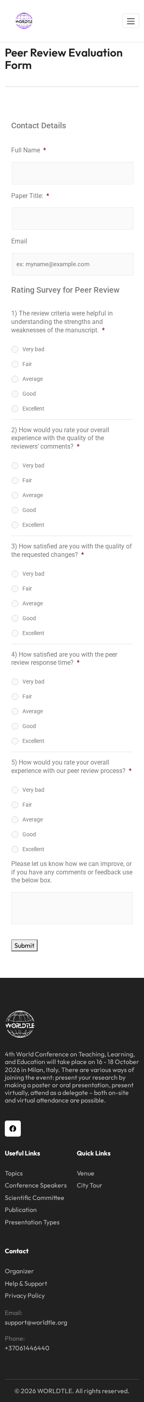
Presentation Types (32, 1222)
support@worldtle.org (36, 1322)
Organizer (19, 1271)
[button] (130, 21)
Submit (24, 945)
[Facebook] (13, 1129)
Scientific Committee (34, 1198)
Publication (21, 1210)
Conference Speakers (36, 1185)
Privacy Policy (25, 1295)
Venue (85, 1173)
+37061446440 (27, 1348)
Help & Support (26, 1283)
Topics (14, 1173)
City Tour (89, 1185)
